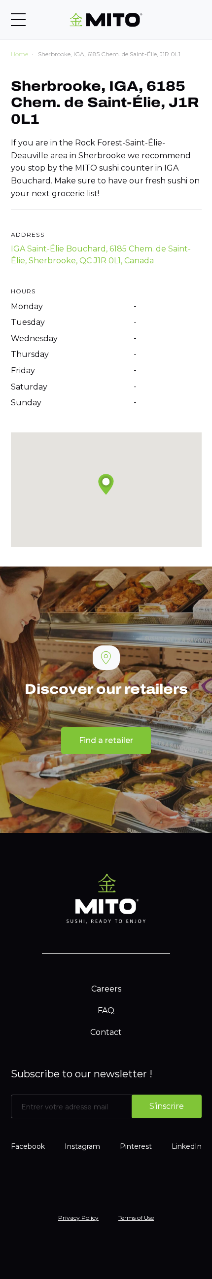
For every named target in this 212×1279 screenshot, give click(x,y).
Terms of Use (136, 1217)
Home (19, 54)
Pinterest (136, 1146)
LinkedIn (187, 1146)
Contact (106, 1032)
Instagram (82, 1146)
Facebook (28, 1146)
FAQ (106, 1010)
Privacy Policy (78, 1217)
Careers (106, 989)
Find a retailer (106, 740)
